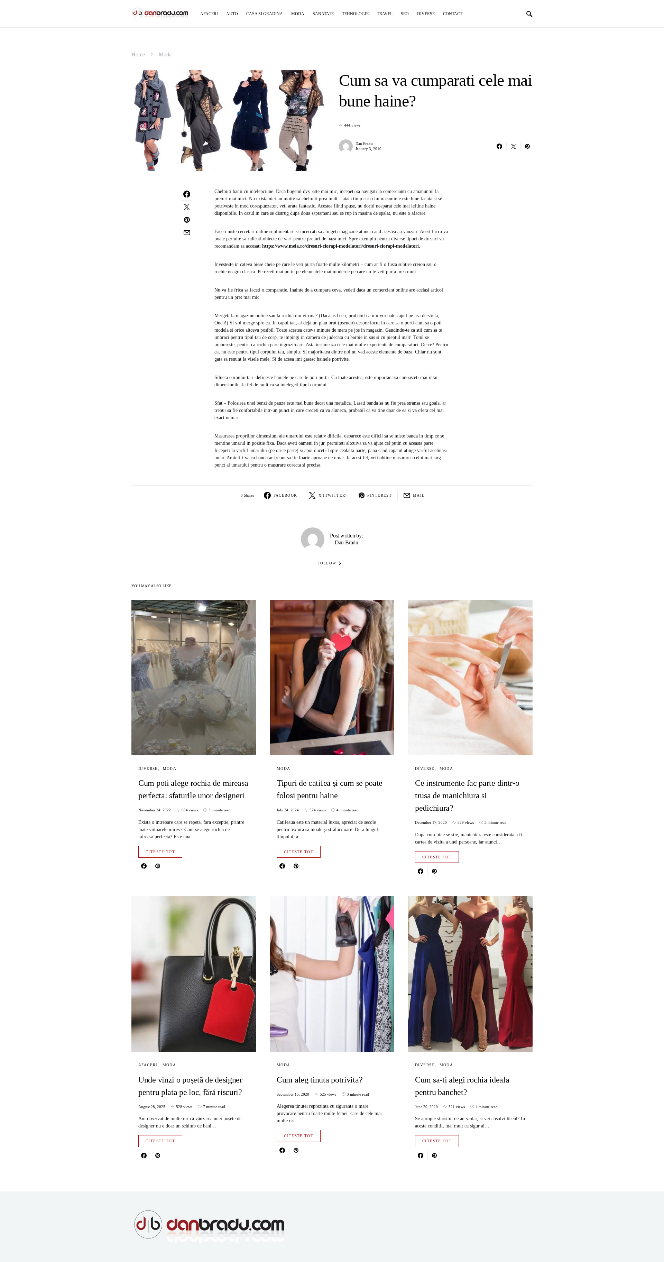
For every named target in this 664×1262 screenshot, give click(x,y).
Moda (165, 54)
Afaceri (148, 1065)
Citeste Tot (160, 852)
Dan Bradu (364, 143)
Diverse (148, 768)
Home (138, 54)
